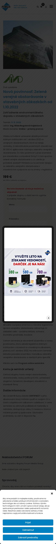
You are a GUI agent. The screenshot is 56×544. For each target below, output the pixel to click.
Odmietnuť (28, 530)
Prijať (28, 522)
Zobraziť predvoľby (28, 537)
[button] (52, 493)
